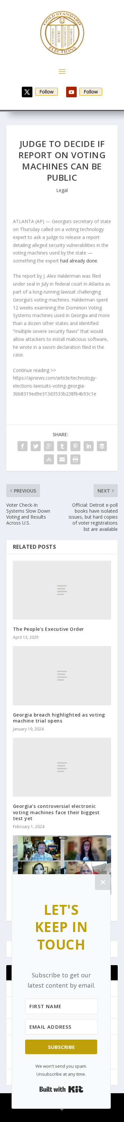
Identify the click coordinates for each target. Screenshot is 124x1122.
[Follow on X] (27, 92)
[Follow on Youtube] (71, 92)
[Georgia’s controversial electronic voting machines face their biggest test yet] (62, 767)
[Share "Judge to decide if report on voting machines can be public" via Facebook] (22, 446)
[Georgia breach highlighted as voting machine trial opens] (62, 675)
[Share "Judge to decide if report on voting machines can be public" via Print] (75, 459)
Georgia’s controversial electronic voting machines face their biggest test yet (56, 812)
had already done (78, 260)
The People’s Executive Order (48, 629)
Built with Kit (61, 1089)
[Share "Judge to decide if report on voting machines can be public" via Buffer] (101, 446)
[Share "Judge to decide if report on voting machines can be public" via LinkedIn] (88, 446)
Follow (46, 91)
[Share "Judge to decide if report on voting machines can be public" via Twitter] (35, 446)
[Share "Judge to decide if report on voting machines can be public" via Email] (62, 459)
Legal (62, 190)
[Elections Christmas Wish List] (62, 865)
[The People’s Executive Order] (62, 590)
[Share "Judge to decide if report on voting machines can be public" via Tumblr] (62, 446)
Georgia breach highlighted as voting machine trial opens (59, 718)
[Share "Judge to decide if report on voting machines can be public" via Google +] (49, 446)
